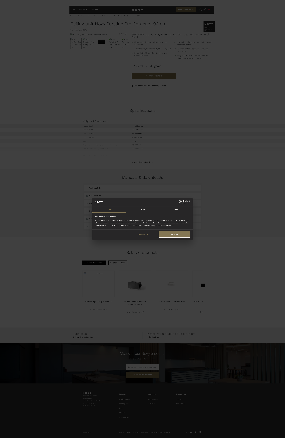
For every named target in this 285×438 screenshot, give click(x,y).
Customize (141, 234)
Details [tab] (142, 209)
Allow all (174, 234)
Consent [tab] (109, 209)
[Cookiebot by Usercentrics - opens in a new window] (180, 202)
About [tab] (175, 209)
